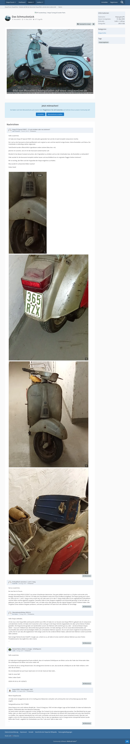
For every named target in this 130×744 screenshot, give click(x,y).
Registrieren (114, 2)
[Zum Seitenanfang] (127, 741)
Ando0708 (14, 583)
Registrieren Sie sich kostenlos (53, 110)
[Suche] (122, 2)
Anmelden (104, 2)
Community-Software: (65, 741)
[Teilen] (93, 24)
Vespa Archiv (102, 33)
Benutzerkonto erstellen (55, 114)
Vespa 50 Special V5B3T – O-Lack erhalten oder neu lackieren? (31, 129)
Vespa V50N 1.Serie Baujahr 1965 (22, 689)
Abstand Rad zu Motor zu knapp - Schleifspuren (26, 649)
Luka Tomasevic (16, 131)
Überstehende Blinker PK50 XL (21, 612)
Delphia (14, 691)
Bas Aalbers (15, 614)
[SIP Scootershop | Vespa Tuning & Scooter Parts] (50, 12)
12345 (13, 650)
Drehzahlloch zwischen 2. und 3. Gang (23, 582)
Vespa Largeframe (103, 42)
